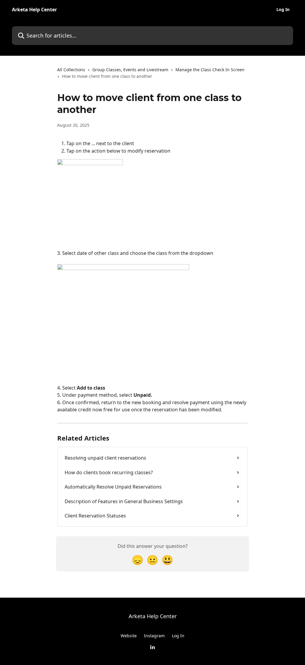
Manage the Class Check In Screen (210, 69)
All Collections (71, 69)
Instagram (154, 635)
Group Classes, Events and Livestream (130, 69)
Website (129, 635)
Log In (283, 9)
